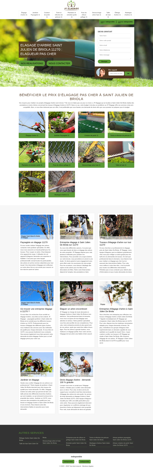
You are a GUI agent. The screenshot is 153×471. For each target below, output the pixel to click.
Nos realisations (32, 63)
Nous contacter (59, 63)
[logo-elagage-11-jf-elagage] (76, 5)
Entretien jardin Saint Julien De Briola (76, 444)
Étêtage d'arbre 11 (117, 14)
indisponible (110, 22)
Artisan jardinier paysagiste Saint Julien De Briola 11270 (122, 439)
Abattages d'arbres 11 (128, 14)
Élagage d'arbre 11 (24, 14)
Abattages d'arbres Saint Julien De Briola (99, 444)
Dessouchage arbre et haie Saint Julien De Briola (52, 442)
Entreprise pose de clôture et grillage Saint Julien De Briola (75, 439)
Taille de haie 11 (108, 15)
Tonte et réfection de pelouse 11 (59, 15)
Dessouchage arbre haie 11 (96, 14)
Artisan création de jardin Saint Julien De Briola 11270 (123, 444)
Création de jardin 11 (47, 15)
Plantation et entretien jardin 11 (72, 15)
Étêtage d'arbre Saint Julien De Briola (29, 439)
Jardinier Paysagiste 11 (35, 14)
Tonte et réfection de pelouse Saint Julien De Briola (99, 439)
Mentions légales (87, 466)
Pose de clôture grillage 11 (84, 15)
